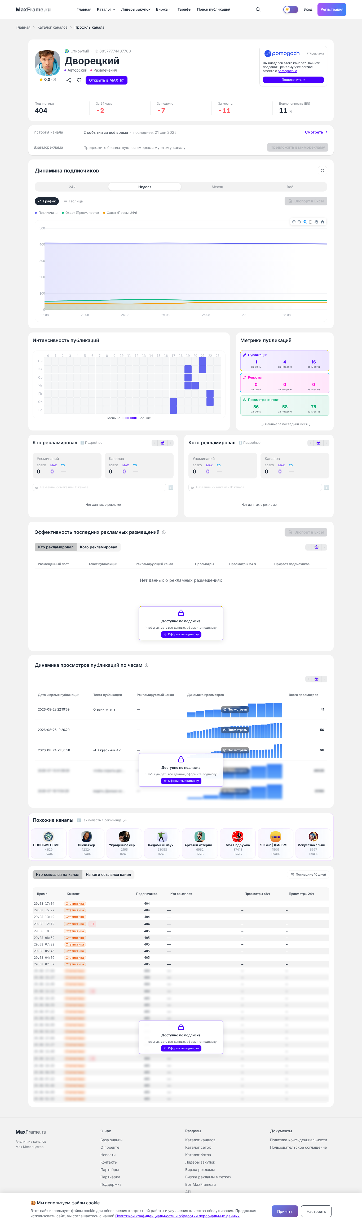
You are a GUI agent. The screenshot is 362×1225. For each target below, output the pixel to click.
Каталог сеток (198, 1147)
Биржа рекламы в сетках (208, 1177)
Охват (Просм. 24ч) (122, 213)
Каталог (104, 9)
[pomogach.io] (282, 53)
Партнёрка (110, 1177)
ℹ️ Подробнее (91, 443)
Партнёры (109, 1169)
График (49, 201)
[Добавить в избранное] (79, 80)
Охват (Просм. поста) (82, 213)
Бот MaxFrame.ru (200, 1184)
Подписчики (48, 213)
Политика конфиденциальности (298, 1140)
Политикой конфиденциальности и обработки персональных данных (177, 1216)
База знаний (111, 1140)
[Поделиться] (68, 80)
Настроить (316, 1211)
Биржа (162, 9)
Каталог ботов (198, 1154)
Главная (84, 9)
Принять (285, 1211)
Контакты (108, 1162)
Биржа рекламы (200, 1169)
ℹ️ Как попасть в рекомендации (102, 820)
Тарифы (184, 9)
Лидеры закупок (136, 9)
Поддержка (111, 1184)
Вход (307, 9)
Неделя (144, 187)
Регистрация (332, 9)
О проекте (109, 1147)
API (188, 1192)
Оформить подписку (183, 634)
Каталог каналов (52, 27)
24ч (72, 187)
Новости (108, 1154)
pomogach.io (287, 71)
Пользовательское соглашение (298, 1147)
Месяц (217, 187)
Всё (290, 187)
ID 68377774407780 (113, 51)
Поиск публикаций (213, 9)
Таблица (76, 201)
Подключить (292, 80)
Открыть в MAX (103, 80)
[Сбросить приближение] (322, 170)
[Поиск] (258, 9)
